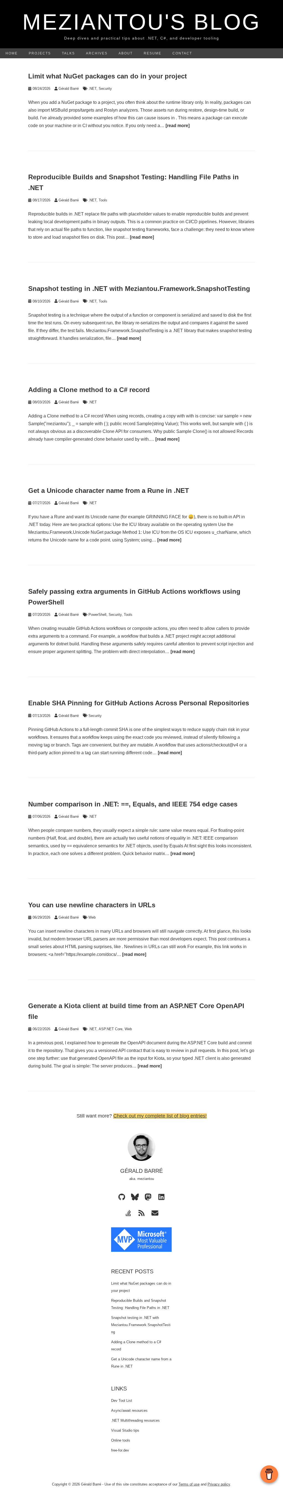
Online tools (120, 1440)
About (126, 53)
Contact (182, 53)
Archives (97, 53)
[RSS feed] (141, 1212)
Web (92, 917)
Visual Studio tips (125, 1430)
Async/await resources (129, 1410)
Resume (152, 53)
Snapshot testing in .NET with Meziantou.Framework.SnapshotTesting (141, 1325)
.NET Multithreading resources (135, 1420)
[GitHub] (121, 1196)
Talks (68, 53)
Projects (40, 53)
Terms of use (189, 1484)
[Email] (154, 1212)
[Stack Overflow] (128, 1212)
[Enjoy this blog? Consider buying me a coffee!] (269, 1474)
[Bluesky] (135, 1196)
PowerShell (97, 614)
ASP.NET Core (110, 1029)
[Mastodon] (148, 1196)
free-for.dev (120, 1450)
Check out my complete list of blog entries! (160, 1116)
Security (105, 88)
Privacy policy (219, 1484)
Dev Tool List (121, 1400)
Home (12, 53)
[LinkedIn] (161, 1196)
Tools (103, 200)
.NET (92, 88)
